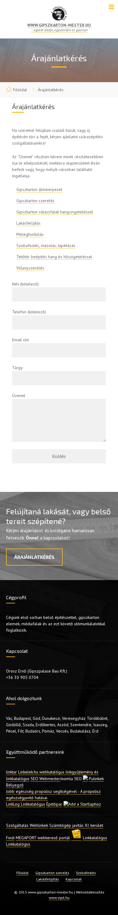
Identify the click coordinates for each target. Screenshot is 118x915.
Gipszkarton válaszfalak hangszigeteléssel (54, 212)
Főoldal (20, 89)
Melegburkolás (30, 234)
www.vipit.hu (59, 897)
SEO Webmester (45, 778)
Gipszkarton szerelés (35, 200)
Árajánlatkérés (34, 557)
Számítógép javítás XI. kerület (76, 825)
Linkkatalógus (95, 837)
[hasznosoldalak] (76, 838)
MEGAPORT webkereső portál (43, 837)
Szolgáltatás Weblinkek (27, 825)
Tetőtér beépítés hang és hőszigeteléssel (54, 256)
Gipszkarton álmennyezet (39, 189)
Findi (10, 837)
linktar (11, 772)
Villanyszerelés (30, 268)
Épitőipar (54, 804)
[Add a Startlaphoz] (82, 804)
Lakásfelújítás (28, 223)
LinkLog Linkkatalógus (25, 804)
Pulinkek (96, 778)
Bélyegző (15, 785)
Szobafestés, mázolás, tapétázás (45, 245)
